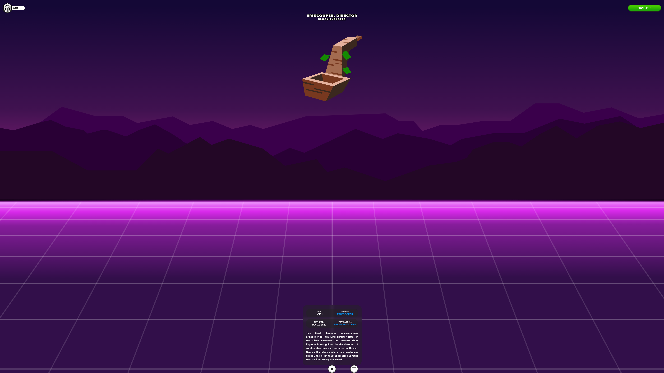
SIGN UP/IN (644, 8)
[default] (332, 369)
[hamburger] (354, 369)
